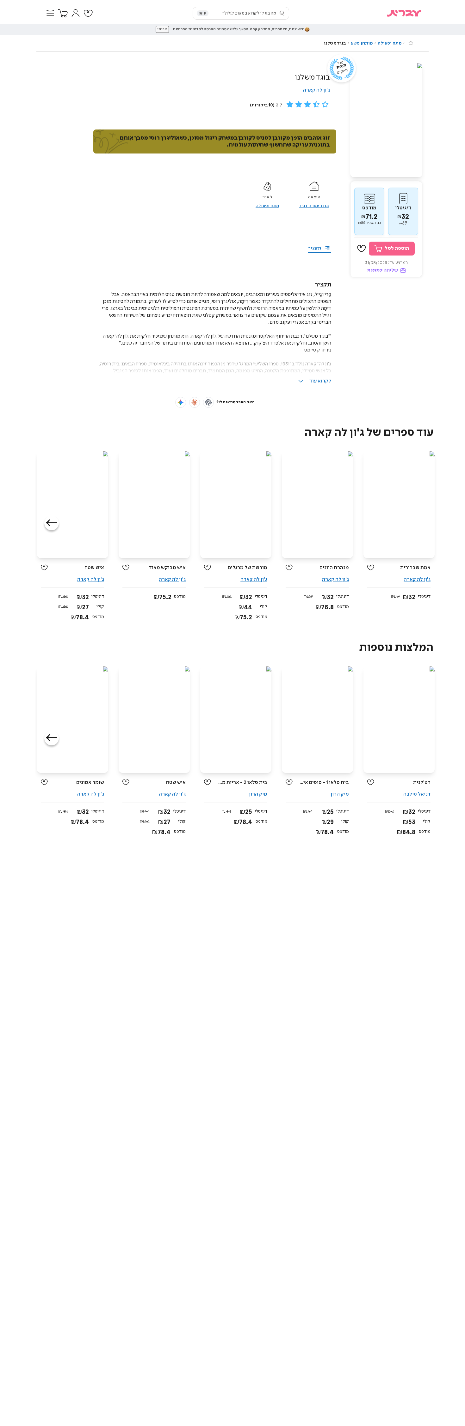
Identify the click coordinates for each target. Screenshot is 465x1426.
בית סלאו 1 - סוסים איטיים (323, 782)
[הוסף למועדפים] (362, 249)
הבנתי (162, 29)
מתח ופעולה (389, 43)
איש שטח (94, 568)
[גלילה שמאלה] (51, 523)
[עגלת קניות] (63, 13)
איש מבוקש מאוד (167, 568)
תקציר (314, 248)
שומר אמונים (90, 782)
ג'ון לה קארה (316, 90)
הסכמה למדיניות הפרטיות (194, 29)
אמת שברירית (415, 568)
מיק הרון (340, 794)
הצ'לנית (422, 782)
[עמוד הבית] (410, 43)
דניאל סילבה (417, 794)
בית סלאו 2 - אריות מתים (241, 782)
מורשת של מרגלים (247, 568)
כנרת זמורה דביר (314, 205)
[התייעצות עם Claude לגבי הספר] (194, 402)
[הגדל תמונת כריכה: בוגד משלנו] (386, 120)
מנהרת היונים (334, 568)
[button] (50, 13)
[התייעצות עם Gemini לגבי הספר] (180, 402)
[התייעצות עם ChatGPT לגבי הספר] (208, 402)
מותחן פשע (362, 43)
